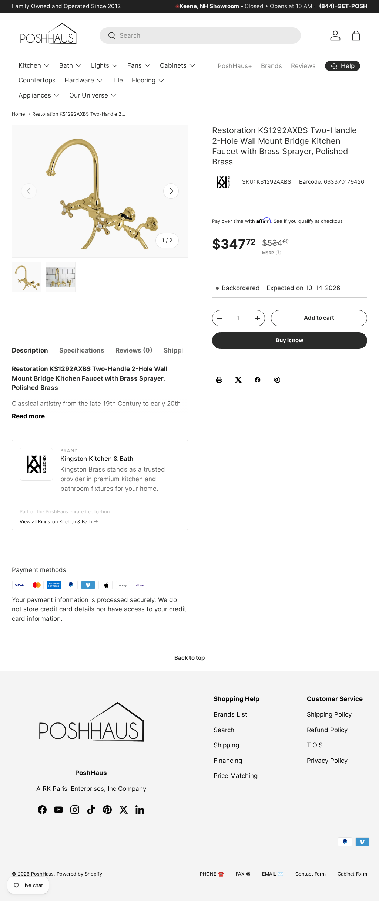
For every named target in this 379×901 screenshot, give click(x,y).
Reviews (303, 65)
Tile (117, 80)
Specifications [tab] (81, 350)
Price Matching (236, 775)
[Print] (219, 380)
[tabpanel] (100, 393)
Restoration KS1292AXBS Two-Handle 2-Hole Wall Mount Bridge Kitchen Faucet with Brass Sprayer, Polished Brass (79, 114)
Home (18, 114)
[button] (356, 35)
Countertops (37, 80)
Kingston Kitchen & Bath (96, 458)
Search (224, 730)
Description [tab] (30, 350)
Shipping (226, 745)
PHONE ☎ (212, 874)
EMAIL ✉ (273, 874)
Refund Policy (327, 730)
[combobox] (200, 35)
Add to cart (319, 317)
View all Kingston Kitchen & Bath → (59, 521)
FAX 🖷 (243, 874)
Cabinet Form (352, 874)
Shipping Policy (329, 714)
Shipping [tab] (178, 350)
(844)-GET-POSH (343, 6)
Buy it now (289, 340)
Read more (28, 416)
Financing (228, 760)
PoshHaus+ (235, 65)
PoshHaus (42, 874)
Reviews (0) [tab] (133, 350)
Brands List (230, 714)
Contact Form (310, 874)
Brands (271, 65)
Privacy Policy (327, 760)
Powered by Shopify (79, 874)
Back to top (189, 657)
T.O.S (315, 745)
